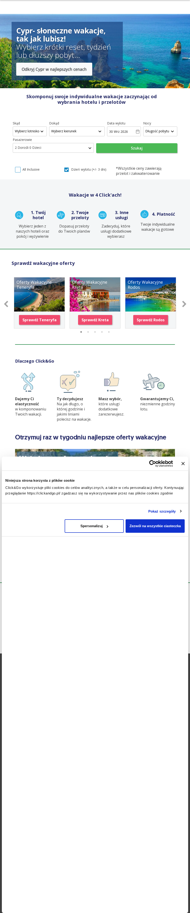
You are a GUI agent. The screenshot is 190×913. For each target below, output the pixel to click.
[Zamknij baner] (183, 463)
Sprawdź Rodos (151, 319)
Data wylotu (116, 123)
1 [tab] (81, 332)
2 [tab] (88, 332)
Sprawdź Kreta (95, 319)
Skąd (16, 123)
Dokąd (54, 123)
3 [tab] (95, 332)
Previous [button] (5, 303)
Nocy (147, 123)
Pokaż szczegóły (162, 511)
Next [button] (184, 303)
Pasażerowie (22, 139)
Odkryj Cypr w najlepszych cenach (54, 69)
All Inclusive (31, 169)
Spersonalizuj (91, 526)
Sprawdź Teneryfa (39, 319)
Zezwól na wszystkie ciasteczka (155, 526)
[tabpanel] (39, 302)
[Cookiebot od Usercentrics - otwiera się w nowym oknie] (152, 463)
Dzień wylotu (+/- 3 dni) (88, 169)
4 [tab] (102, 332)
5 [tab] (109, 332)
